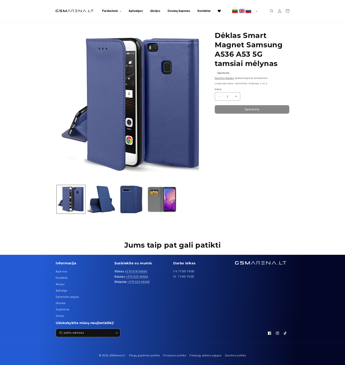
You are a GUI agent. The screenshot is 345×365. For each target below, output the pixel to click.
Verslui (60, 315)
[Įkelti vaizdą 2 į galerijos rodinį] (101, 199)
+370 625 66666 (137, 276)
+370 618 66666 (136, 271)
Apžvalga (61, 290)
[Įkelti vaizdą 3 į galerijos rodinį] (131, 199)
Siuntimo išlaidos (224, 78)
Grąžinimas (63, 309)
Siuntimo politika (235, 355)
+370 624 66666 (138, 282)
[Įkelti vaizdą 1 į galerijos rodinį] (71, 199)
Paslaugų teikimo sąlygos (205, 355)
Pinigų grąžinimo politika (144, 355)
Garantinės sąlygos (67, 296)
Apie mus (61, 271)
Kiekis (218, 89)
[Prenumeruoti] (116, 333)
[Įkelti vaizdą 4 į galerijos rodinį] (162, 199)
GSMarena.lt (117, 355)
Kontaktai (61, 277)
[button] (272, 11)
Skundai (61, 303)
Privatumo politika (174, 355)
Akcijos (60, 284)
